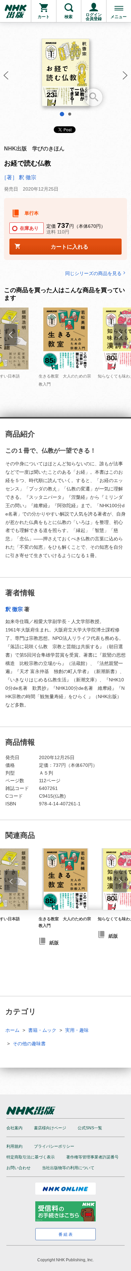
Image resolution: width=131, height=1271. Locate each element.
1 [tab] (62, 114)
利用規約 (14, 1146)
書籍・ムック (42, 1030)
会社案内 (14, 1128)
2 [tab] (69, 114)
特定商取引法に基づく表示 (30, 1157)
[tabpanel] (65, 75)
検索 (68, 16)
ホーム (12, 1030)
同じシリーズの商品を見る (93, 273)
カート (44, 16)
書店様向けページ (50, 1128)
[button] (5, 77)
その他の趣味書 (29, 1043)
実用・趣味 (77, 1030)
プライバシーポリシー (54, 1146)
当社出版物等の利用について (68, 1167)
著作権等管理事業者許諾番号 (92, 1157)
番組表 (66, 1234)
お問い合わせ (18, 1167)
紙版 (54, 942)
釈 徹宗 (14, 609)
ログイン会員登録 (94, 16)
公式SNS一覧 (90, 1128)
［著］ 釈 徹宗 (18, 177)
